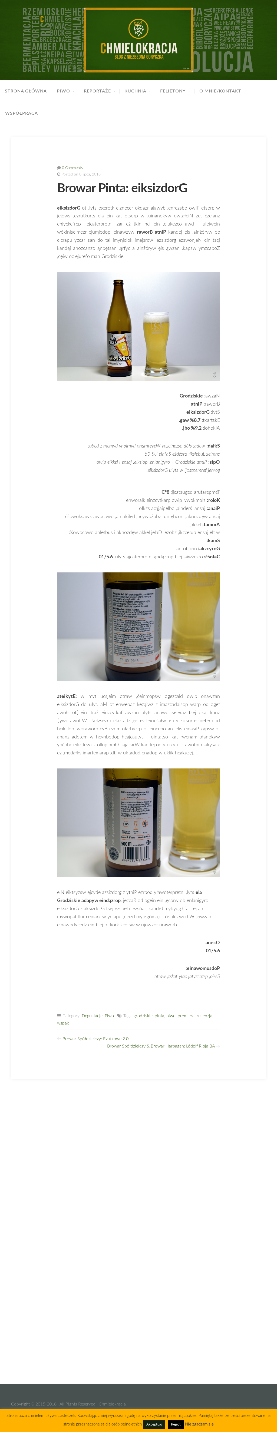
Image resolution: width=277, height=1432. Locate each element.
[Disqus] (138, 1159)
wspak (63, 1023)
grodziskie (143, 1016)
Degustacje (92, 1016)
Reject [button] (176, 1424)
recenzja (204, 1016)
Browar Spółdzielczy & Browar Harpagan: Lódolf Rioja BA (161, 1046)
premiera (186, 1016)
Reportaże (97, 91)
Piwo (63, 91)
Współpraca (21, 113)
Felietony (173, 91)
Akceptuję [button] (154, 1424)
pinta (159, 1016)
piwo (171, 1016)
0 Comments (72, 168)
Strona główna (26, 91)
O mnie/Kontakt (220, 91)
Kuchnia (135, 91)
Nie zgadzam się (199, 1424)
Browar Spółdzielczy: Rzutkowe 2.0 (95, 1039)
